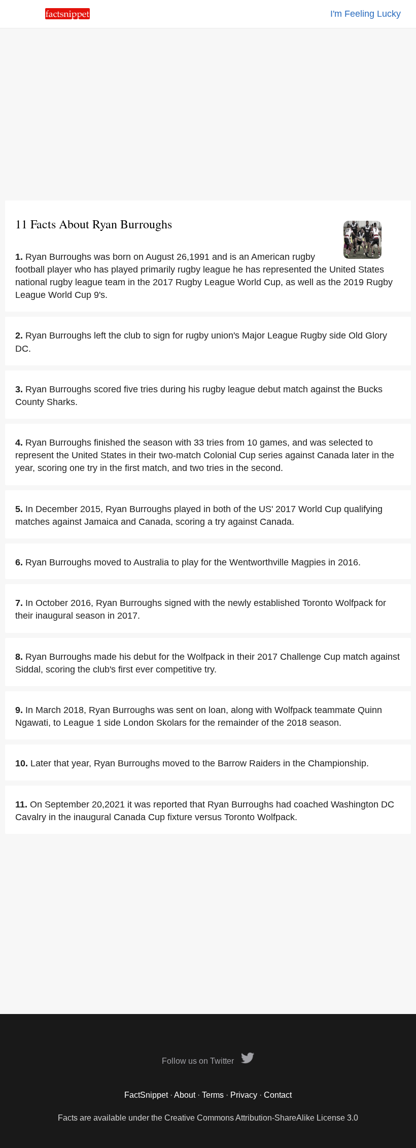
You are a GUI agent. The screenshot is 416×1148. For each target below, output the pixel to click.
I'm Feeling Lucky (365, 14)
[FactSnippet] (67, 16)
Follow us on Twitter (199, 1061)
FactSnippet (146, 1095)
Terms (213, 1095)
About (184, 1095)
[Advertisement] (208, 114)
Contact (278, 1095)
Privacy (243, 1095)
